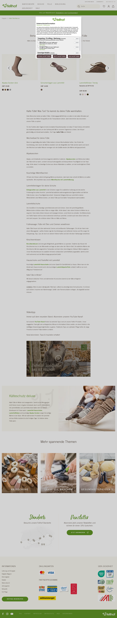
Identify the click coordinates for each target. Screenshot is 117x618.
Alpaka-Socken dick (10, 83)
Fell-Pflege (4, 592)
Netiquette (4, 589)
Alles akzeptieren (74, 56)
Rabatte (4, 580)
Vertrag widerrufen (15, 599)
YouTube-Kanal (40, 322)
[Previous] (9, 68)
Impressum (39, 25)
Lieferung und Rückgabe (8, 571)
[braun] (41, 89)
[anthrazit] (8, 89)
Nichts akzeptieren (60, 56)
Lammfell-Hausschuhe (34, 410)
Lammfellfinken (14, 413)
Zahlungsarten (6, 586)
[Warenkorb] (113, 6)
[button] (75, 39)
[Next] (108, 68)
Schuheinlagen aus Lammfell (52, 83)
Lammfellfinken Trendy (88, 83)
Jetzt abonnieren (78, 532)
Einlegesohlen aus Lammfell (36, 190)
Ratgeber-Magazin (7, 574)
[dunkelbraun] (3, 89)
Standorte (100, 1)
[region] (58, 46)
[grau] (10, 89)
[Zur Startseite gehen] (9, 5)
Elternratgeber (5, 577)
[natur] (83, 94)
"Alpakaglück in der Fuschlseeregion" (67, 13)
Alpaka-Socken (34, 413)
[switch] (77, 39)
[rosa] (85, 94)
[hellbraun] (5, 89)
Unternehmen (89, 1)
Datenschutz (47, 25)
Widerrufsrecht (6, 583)
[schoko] (87, 94)
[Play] (58, 359)
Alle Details (42, 45)
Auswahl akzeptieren (44, 56)
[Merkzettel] (104, 6)
